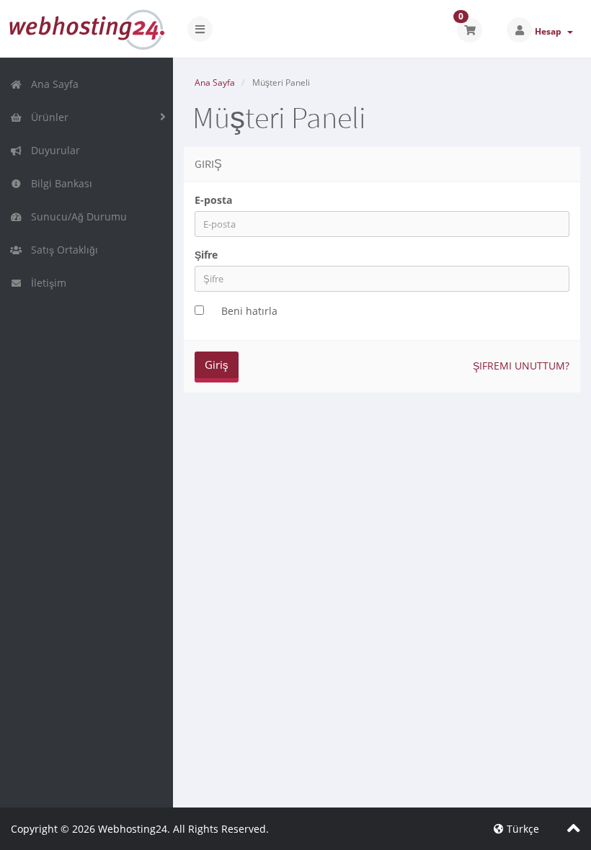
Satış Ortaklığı (61, 249)
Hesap (550, 31)
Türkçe (521, 829)
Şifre (206, 254)
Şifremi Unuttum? (521, 365)
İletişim (45, 283)
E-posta (213, 200)
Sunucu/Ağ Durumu (76, 216)
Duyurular (52, 150)
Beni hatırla (249, 311)
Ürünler (46, 117)
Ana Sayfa (52, 84)
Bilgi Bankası (58, 183)
